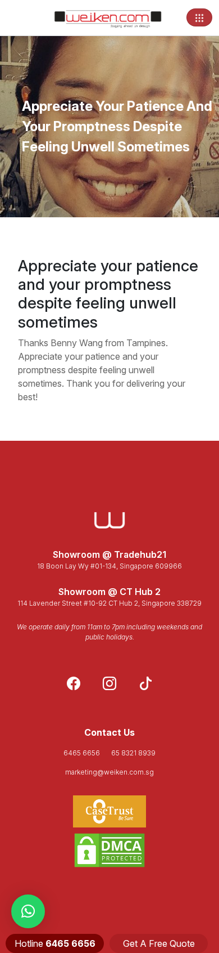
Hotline (55, 943)
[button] (28, 911)
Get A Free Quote (159, 943)
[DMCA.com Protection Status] (109, 850)
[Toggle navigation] (199, 17)
